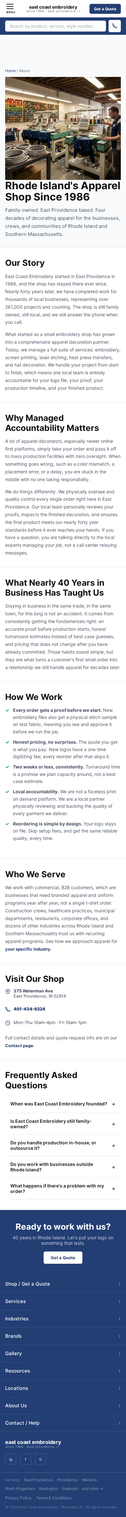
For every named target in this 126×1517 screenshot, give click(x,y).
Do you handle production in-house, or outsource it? (53, 1145)
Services (63, 1301)
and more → (92, 1488)
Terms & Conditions (54, 1497)
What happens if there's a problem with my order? (57, 1188)
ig (11, 1459)
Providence (67, 1479)
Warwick (89, 1479)
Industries (63, 1318)
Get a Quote (105, 8)
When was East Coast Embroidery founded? (58, 1103)
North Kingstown (20, 1488)
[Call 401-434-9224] (115, 26)
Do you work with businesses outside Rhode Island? (51, 1166)
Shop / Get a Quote (63, 1283)
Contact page (19, 1045)
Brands (63, 1336)
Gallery (63, 1353)
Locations (63, 1388)
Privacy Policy (18, 1497)
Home (10, 70)
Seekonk (70, 1488)
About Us (63, 1405)
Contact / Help (63, 1422)
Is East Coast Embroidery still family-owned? (51, 1123)
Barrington (48, 1488)
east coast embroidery (53, 9)
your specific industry (27, 949)
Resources (63, 1370)
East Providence (38, 1479)
